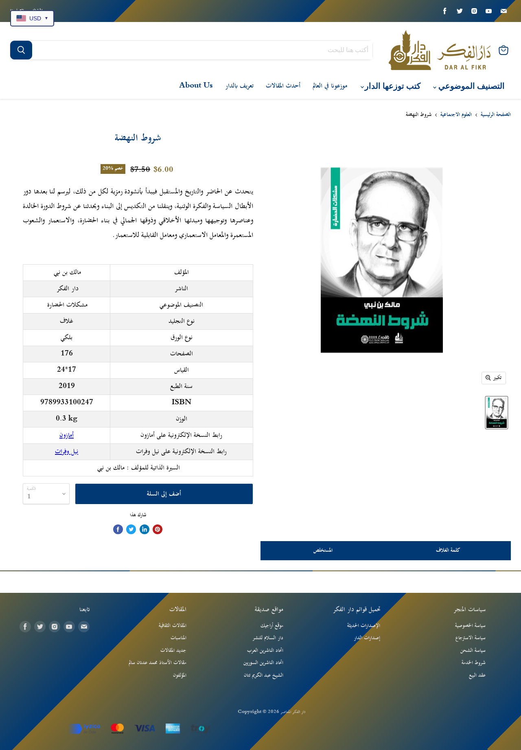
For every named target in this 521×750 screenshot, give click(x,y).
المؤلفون (179, 675)
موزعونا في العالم (330, 86)
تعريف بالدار (239, 86)
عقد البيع (477, 675)
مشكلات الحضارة (67, 305)
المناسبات (178, 638)
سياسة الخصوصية (470, 626)
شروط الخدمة (474, 663)
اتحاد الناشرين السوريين (263, 663)
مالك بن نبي (67, 272)
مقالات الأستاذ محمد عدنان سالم (157, 663)
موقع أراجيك (271, 626)
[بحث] (21, 50)
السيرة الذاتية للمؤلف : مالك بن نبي (138, 468)
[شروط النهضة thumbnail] (497, 413)
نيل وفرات (66, 451)
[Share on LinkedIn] (144, 529)
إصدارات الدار (367, 638)
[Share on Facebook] (118, 529)
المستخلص (323, 550)
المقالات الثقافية (172, 626)
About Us (196, 86)
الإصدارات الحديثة (363, 626)
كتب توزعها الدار (392, 86)
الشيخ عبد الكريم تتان (263, 675)
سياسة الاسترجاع (470, 638)
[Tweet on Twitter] (131, 529)
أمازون (66, 435)
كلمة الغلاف (448, 550)
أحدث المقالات (283, 86)
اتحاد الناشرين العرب (265, 651)
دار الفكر (68, 289)
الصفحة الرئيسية (496, 115)
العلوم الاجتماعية (456, 115)
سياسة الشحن (473, 651)
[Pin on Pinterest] (157, 529)
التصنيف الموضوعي (470, 86)
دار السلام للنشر (267, 638)
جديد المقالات (173, 651)
